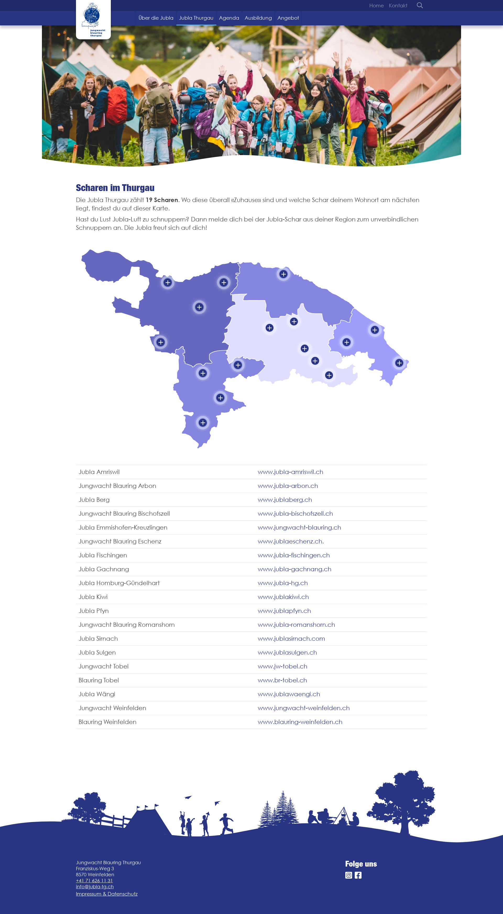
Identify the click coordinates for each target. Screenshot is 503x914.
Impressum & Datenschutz (107, 894)
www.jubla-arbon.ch (288, 485)
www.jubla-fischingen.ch (294, 555)
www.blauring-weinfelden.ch (300, 721)
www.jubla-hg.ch (283, 582)
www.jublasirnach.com (291, 638)
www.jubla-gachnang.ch (294, 569)
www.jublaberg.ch (285, 499)
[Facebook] (358, 875)
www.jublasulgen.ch (287, 652)
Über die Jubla (156, 18)
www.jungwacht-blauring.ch (299, 527)
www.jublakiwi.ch (283, 596)
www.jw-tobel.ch (282, 666)
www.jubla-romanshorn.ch (296, 624)
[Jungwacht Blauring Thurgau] (93, 20)
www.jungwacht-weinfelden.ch (304, 707)
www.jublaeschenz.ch (290, 541)
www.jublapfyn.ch (284, 610)
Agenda (229, 18)
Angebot (288, 18)
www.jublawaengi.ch (289, 694)
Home (376, 5)
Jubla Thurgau (196, 18)
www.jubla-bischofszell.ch (295, 513)
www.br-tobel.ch (282, 680)
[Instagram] (348, 875)
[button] (168, 282)
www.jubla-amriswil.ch (290, 471)
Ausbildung (258, 18)
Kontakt (398, 5)
